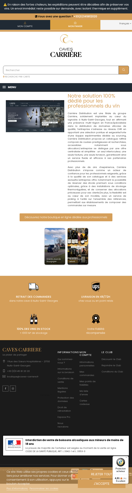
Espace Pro (64, 417)
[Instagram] (13, 388)
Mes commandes (87, 373)
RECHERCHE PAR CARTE (17, 76)
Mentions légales (63, 389)
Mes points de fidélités (88, 383)
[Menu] (126, 458)
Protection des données (66, 399)
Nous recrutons (63, 425)
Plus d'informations (17, 488)
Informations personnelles (87, 364)
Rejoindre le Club (111, 365)
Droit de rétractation (64, 409)
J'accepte (101, 483)
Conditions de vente (65, 380)
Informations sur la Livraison (66, 370)
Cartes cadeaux (85, 402)
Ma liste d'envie (84, 392)
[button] (66, 217)
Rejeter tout (101, 474)
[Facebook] (5, 388)
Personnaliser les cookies (44, 488)
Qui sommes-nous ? (65, 361)
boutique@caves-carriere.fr (22, 376)
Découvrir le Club (111, 359)
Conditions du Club (112, 371)
